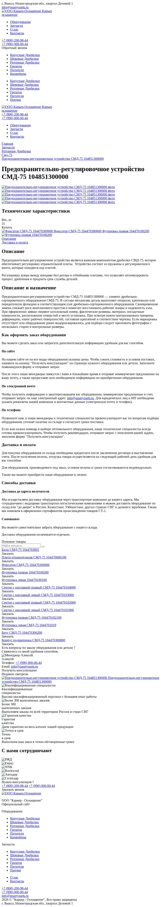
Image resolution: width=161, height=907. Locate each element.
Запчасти (16, 25)
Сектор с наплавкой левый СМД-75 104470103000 (38, 595)
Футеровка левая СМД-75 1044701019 (29, 625)
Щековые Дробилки (24, 58)
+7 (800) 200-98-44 (15, 40)
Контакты (17, 33)
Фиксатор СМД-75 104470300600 (25, 565)
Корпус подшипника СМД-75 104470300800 (33, 640)
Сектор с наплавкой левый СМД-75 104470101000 (38, 610)
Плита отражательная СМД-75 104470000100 (34, 557)
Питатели (17, 70)
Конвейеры (18, 74)
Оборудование (20, 22)
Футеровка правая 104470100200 (25, 572)
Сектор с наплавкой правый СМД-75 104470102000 (39, 602)
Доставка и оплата (15, 242)
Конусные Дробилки (25, 55)
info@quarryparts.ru (15, 7)
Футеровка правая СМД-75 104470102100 (31, 617)
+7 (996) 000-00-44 (15, 44)
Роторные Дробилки (24, 62)
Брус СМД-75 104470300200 (22, 632)
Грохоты (16, 66)
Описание (9, 238)
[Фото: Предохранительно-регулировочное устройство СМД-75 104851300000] (58, 187)
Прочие (15, 99)
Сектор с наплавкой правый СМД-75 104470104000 (39, 587)
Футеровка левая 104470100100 (24, 580)
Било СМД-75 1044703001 (20, 550)
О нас (14, 29)
